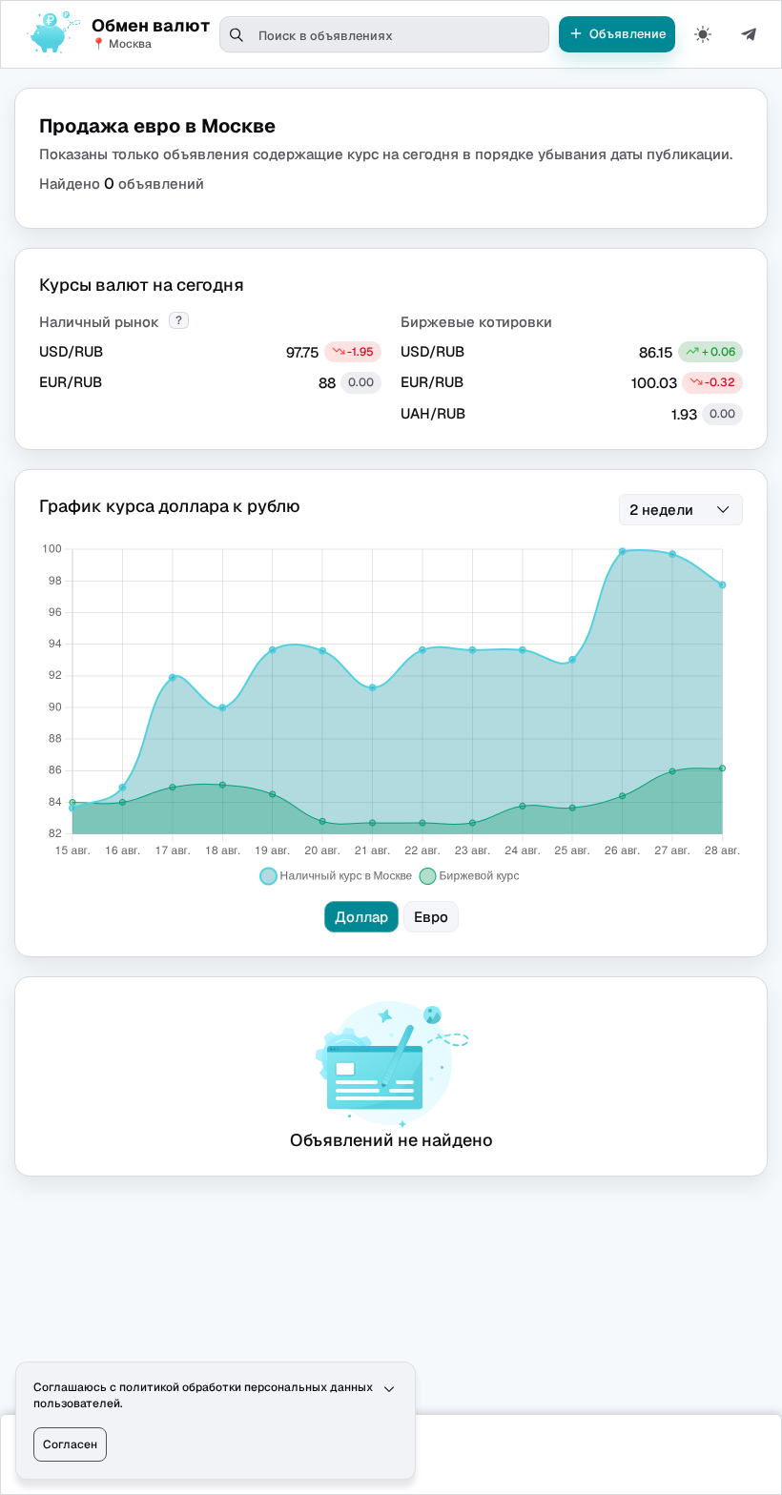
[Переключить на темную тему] (703, 34)
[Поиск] (237, 36)
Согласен (70, 1444)
